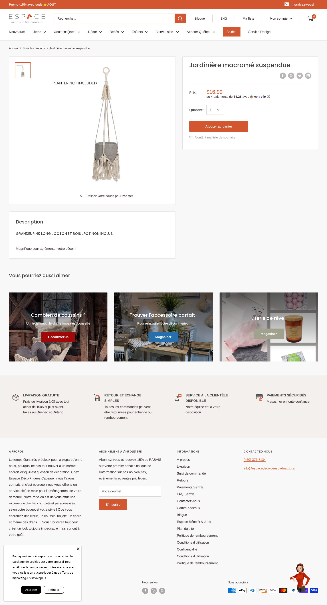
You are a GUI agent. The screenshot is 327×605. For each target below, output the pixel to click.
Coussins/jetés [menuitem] (64, 32)
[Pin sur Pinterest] (291, 75)
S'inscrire (113, 504)
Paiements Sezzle (190, 487)
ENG (223, 18)
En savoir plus (36, 578)
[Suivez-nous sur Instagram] (154, 591)
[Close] (78, 548)
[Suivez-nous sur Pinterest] (162, 591)
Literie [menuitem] (36, 32)
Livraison (183, 466)
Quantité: (196, 110)
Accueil (13, 48)
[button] (258, 97)
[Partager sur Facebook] (283, 75)
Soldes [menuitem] (231, 32)
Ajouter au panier (218, 126)
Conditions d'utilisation (193, 542)
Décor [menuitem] (92, 32)
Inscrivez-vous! (303, 4)
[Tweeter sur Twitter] (300, 75)
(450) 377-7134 (255, 459)
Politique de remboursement (197, 535)
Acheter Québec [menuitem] (198, 32)
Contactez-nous (188, 501)
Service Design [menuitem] (259, 32)
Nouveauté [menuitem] (17, 32)
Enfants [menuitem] (137, 32)
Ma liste (248, 18)
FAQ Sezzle (185, 494)
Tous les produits (34, 48)
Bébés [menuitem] (114, 32)
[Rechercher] (180, 18)
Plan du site (185, 528)
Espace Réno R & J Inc (194, 522)
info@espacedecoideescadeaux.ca (269, 468)
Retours (182, 480)
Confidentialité (187, 549)
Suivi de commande (191, 473)
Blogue (200, 18)
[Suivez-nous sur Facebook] (145, 591)
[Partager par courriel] (308, 75)
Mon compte (279, 18)
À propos (183, 459)
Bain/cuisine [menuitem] (164, 32)
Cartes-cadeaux (188, 508)
